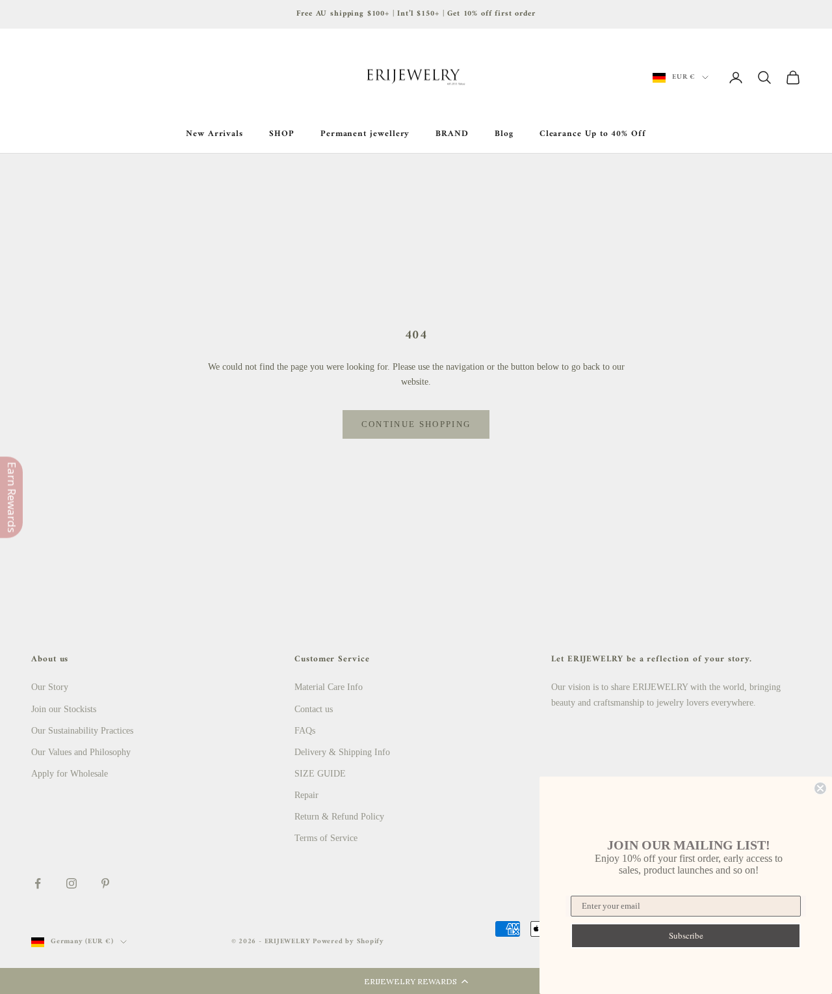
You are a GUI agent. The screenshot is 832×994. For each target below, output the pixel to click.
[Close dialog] (820, 788)
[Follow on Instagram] (71, 883)
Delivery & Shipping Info (342, 752)
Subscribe (686, 935)
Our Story (49, 687)
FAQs (304, 731)
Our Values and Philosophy (81, 752)
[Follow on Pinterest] (105, 883)
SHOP (281, 134)
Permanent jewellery (365, 134)
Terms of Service (326, 838)
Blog (504, 134)
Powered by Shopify (348, 941)
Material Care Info (328, 687)
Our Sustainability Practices (82, 731)
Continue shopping (416, 424)
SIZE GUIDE (320, 774)
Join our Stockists (63, 709)
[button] (416, 981)
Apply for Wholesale (69, 774)
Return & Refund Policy (339, 816)
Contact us (313, 709)
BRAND (452, 134)
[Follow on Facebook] (37, 883)
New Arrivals (214, 134)
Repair (306, 795)
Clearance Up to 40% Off (593, 134)
